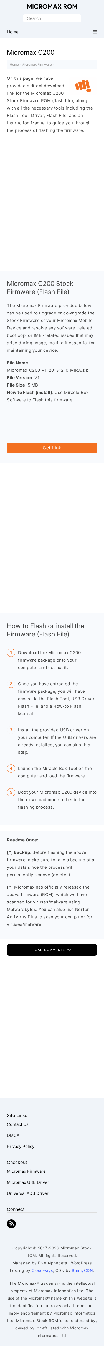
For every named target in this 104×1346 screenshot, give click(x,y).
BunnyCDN (82, 1270)
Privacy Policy (20, 1146)
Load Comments (50, 949)
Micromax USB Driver (28, 1182)
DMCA (13, 1135)
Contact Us (18, 1124)
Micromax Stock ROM (52, 6)
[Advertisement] (52, 196)
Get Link (52, 448)
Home (14, 64)
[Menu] (95, 32)
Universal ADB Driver (28, 1193)
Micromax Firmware (36, 64)
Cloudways (42, 1270)
